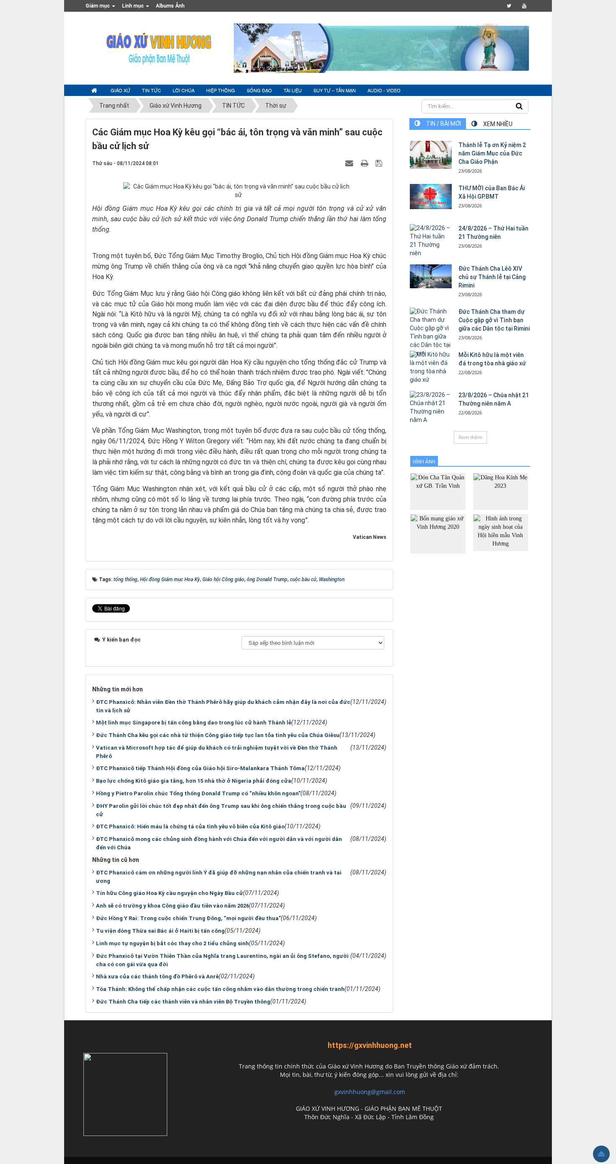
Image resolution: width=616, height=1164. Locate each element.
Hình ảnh (424, 462)
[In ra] (365, 163)
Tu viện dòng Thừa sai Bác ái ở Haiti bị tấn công (160, 931)
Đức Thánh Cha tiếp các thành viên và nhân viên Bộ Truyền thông (183, 1001)
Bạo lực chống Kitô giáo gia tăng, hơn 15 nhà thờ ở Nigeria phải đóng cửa (193, 781)
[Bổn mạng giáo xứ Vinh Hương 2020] (437, 533)
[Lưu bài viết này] (379, 163)
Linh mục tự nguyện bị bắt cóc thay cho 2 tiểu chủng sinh (172, 943)
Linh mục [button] (133, 5)
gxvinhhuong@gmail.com (369, 1092)
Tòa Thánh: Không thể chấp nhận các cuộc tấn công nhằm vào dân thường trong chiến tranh (220, 989)
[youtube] (524, 6)
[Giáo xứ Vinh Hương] (159, 47)
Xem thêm (470, 437)
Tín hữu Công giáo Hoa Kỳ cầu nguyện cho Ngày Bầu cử (169, 893)
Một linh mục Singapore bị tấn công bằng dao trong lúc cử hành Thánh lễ (193, 722)
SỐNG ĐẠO (259, 90)
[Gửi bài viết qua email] (350, 163)
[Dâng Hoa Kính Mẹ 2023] (500, 491)
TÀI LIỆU (293, 90)
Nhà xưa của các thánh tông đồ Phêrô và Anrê (157, 976)
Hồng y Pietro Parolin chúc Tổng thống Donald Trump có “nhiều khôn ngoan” (198, 793)
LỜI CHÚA (183, 90)
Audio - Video (384, 90)
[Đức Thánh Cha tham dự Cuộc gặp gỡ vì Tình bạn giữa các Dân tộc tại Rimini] (431, 333)
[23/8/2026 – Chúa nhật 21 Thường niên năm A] (431, 407)
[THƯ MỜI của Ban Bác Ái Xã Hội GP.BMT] (431, 196)
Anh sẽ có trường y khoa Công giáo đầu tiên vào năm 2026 (172, 906)
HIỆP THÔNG (220, 90)
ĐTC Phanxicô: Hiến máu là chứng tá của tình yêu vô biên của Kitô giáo (190, 826)
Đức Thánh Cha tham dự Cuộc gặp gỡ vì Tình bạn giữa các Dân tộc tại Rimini (494, 320)
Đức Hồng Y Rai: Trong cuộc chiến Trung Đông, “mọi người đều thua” (188, 918)
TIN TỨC (151, 90)
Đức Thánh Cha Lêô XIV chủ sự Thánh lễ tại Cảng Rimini (491, 277)
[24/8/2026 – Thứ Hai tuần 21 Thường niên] (431, 241)
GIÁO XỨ (120, 90)
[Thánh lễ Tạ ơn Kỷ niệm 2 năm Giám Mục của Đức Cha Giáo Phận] (431, 155)
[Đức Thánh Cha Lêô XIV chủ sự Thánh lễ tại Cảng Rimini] (431, 276)
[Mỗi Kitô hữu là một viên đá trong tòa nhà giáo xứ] (431, 367)
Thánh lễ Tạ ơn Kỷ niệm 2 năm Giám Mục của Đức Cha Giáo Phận (492, 153)
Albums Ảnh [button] (170, 5)
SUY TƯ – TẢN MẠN (334, 90)
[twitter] (509, 6)
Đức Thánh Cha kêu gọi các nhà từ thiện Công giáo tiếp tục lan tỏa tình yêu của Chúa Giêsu (217, 735)
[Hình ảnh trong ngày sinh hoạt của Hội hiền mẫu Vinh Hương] (500, 532)
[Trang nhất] (95, 90)
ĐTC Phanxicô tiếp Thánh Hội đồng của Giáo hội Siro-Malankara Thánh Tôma (200, 768)
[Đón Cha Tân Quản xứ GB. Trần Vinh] (437, 491)
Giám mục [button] (98, 5)
